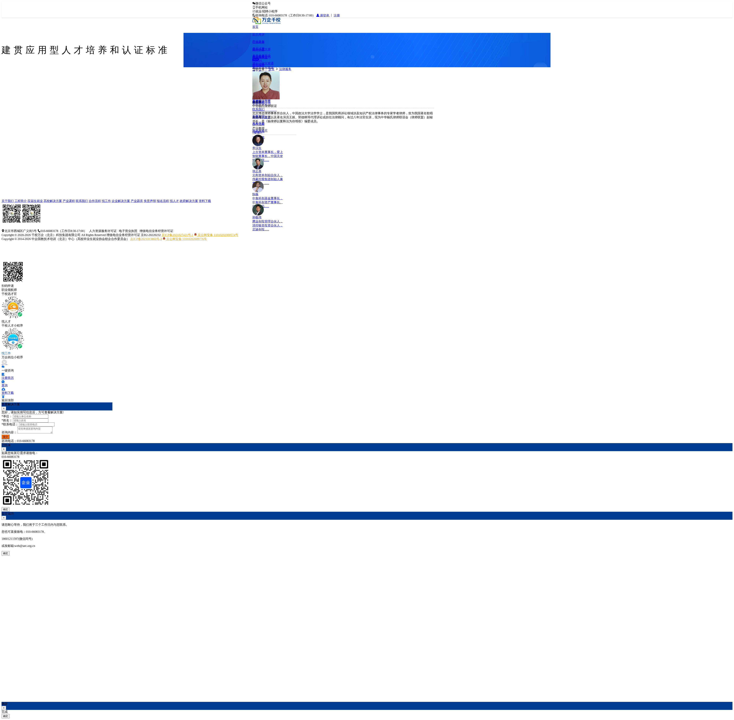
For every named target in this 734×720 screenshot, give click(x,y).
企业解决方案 (121, 201)
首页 (255, 26)
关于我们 (8, 201)
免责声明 (150, 201)
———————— (264, 110)
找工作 (106, 201)
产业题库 (137, 201)
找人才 (174, 201)
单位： (7, 416)
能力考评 (258, 34)
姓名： (7, 420)
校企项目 (258, 65)
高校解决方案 (53, 201)
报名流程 (163, 201)
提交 (5, 436)
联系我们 (258, 109)
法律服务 (285, 69)
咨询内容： (9, 432)
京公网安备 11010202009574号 (217, 235)
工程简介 (21, 201)
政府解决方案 (189, 201)
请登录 (324, 15)
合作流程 (95, 201)
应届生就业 (260, 57)
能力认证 (258, 49)
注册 (337, 15)
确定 (5, 509)
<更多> (257, 132)
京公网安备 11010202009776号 (186, 239)
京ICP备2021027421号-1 (177, 235)
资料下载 (205, 201)
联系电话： (10, 424)
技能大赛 (258, 42)
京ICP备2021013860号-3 (146, 239)
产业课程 (69, 201)
